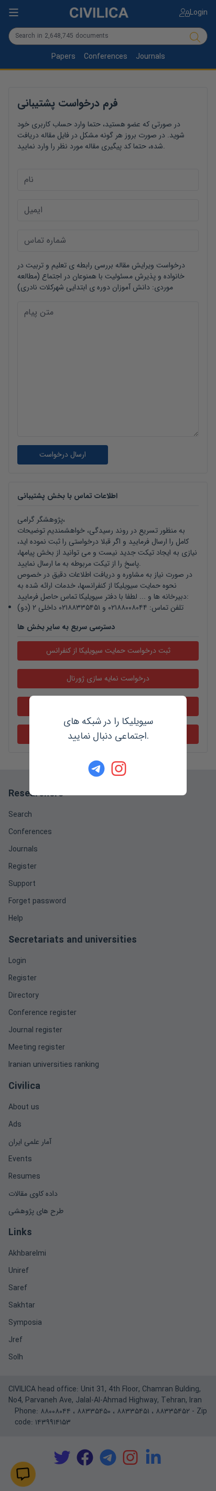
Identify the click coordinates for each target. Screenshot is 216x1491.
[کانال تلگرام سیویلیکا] (96, 768)
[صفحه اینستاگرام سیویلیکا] (119, 768)
